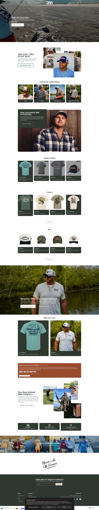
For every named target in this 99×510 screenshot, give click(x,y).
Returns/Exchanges (32, 496)
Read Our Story (26, 123)
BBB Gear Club (21, 495)
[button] (74, 3)
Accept (48, 507)
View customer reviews (24, 375)
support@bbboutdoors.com (75, 495)
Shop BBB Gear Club (43, 306)
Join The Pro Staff (25, 65)
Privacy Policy (55, 504)
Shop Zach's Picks (18, 24)
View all (49, 222)
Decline (64, 507)
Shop (24, 2)
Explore (30, 2)
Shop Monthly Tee (28, 306)
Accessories (20, 501)
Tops (19, 496)
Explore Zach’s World (26, 405)
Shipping (30, 495)
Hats (19, 498)
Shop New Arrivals (31, 24)
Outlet (19, 500)
